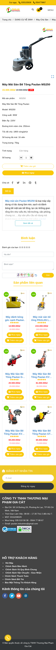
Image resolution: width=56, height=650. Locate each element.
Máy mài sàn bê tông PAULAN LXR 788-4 (41, 318)
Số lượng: (7, 157)
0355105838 (26, 2)
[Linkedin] (24, 182)
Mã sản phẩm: (9, 98)
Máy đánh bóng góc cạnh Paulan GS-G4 (14, 318)
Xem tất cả (28, 223)
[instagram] (25, 595)
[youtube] (19, 596)
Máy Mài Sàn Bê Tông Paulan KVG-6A (14, 432)
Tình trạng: (7, 151)
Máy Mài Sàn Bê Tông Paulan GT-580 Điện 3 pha (41, 432)
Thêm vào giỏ (29, 166)
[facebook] (5, 596)
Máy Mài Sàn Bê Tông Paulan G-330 (14, 375)
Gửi (48, 275)
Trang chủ (6, 19)
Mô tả (8, 191)
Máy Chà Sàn (42, 19)
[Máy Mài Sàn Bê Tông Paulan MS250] (13, 9)
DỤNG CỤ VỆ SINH (24, 19)
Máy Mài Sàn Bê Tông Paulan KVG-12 (41, 375)
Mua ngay (29, 173)
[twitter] (12, 596)
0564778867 (41, 2)
